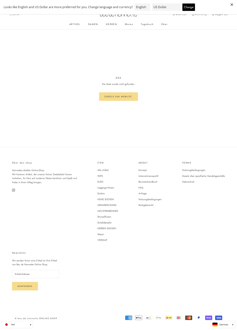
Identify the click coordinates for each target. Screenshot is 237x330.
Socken (101, 193)
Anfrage (142, 193)
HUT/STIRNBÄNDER (107, 211)
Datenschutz (188, 181)
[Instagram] (14, 190)
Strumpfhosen (104, 216)
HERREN (111, 24)
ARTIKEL (74, 24)
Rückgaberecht (145, 205)
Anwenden (25, 286)
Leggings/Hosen (105, 187)
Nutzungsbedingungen (150, 199)
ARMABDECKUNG (106, 205)
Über (164, 24)
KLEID (100, 181)
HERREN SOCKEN (106, 228)
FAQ (140, 187)
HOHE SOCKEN (105, 199)
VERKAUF (102, 240)
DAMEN (93, 24)
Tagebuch (147, 24)
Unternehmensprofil (148, 176)
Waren (129, 24)
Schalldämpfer (104, 222)
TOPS (100, 176)
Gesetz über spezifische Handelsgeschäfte (203, 176)
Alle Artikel (103, 170)
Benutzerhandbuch (147, 181)
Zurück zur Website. (118, 96)
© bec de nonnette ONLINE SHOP (36, 318)
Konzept (142, 170)
